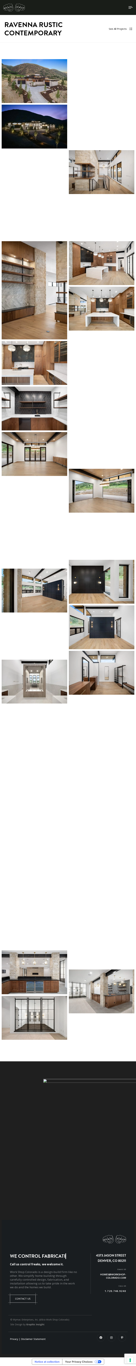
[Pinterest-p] (122, 1338)
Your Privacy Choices (79, 1361)
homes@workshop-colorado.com (113, 1276)
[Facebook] (101, 1338)
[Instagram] (111, 1338)
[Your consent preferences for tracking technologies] (130, 1360)
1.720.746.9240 (115, 1291)
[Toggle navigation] (111, 7)
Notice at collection (47, 1361)
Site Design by (27, 1324)
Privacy (14, 1339)
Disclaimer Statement (33, 1339)
